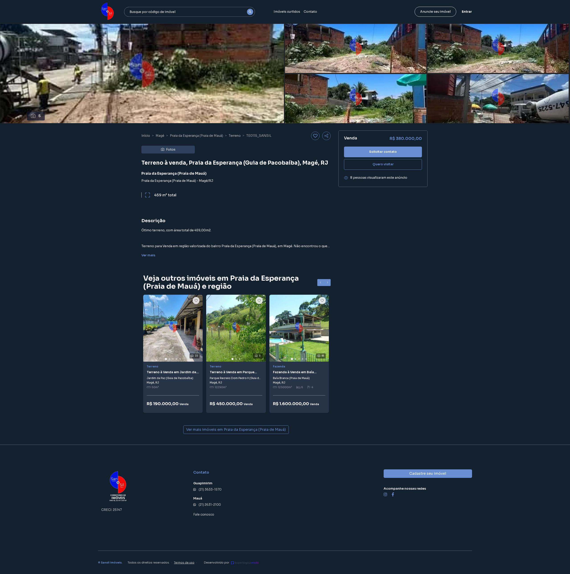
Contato (310, 12)
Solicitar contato (383, 152)
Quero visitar (383, 164)
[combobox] (189, 12)
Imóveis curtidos (287, 12)
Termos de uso (184, 562)
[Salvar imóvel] (315, 136)
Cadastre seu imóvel (427, 473)
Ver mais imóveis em (236, 429)
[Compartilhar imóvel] (326, 136)
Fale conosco (203, 514)
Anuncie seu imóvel (435, 12)
